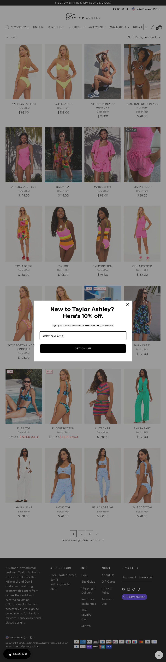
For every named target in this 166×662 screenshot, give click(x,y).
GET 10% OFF (83, 348)
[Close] (128, 304)
